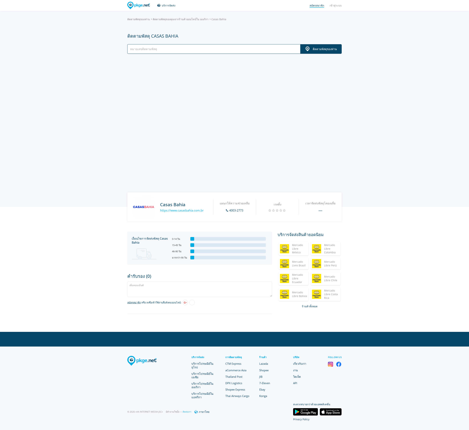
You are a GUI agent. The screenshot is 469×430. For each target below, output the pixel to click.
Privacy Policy (301, 419)
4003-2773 (236, 210)
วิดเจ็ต (297, 376)
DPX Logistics (233, 383)
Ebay (262, 389)
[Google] (185, 302)
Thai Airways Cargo (237, 396)
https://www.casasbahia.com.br (182, 210)
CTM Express (233, 363)
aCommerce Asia (235, 370)
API (295, 383)
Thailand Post (233, 376)
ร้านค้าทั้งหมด (309, 306)
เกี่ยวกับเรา (299, 363)
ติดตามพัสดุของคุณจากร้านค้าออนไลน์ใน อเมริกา (180, 19)
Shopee (264, 370)
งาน (295, 370)
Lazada (263, 363)
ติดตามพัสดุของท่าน (138, 19)
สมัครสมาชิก (134, 302)
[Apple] (192, 302)
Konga (263, 396)
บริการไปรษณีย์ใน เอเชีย (202, 375)
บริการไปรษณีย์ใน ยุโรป (202, 365)
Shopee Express (235, 389)
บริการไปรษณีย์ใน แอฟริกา (202, 395)
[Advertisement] (234, 88)
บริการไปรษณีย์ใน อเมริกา (202, 385)
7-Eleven (264, 383)
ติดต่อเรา (187, 411)
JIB (261, 376)
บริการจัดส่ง (168, 5)
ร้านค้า (263, 357)
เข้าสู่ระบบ (336, 5)
